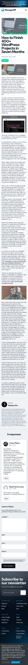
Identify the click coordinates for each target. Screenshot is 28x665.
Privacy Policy (20, 631)
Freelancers (5, 620)
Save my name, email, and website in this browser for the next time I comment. (14, 560)
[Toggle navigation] (26, 10)
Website (4, 551)
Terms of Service (19, 637)
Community (5, 631)
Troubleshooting (21, 603)
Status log (19, 622)
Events (4, 633)
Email (4, 543)
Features (4, 603)
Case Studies (6, 617)
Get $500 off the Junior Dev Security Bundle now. (16, 4)
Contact (19, 620)
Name (3, 534)
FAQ (17, 609)
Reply (6, 478)
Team (18, 617)
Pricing (4, 606)
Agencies (4, 622)
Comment (5, 517)
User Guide (19, 606)
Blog (3, 609)
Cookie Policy (20, 633)
